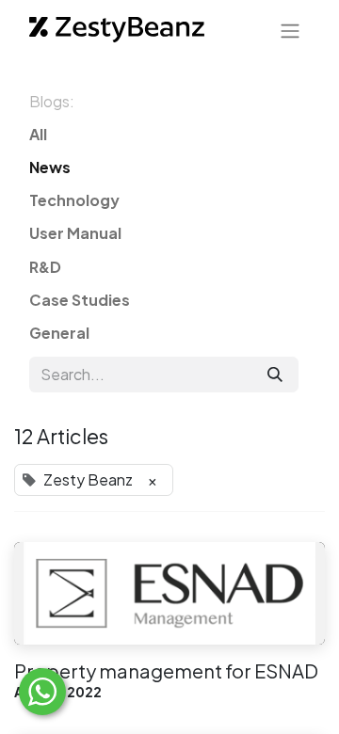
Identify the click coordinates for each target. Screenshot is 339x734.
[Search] (275, 374)
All (38, 134)
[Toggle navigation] (290, 30)
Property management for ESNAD (166, 671)
